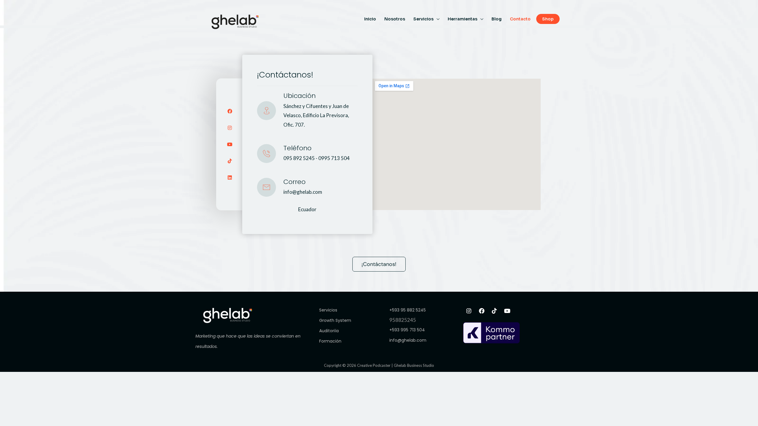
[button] (549, 19)
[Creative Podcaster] (235, 21)
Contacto (520, 19)
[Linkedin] (229, 177)
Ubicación (299, 95)
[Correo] (266, 187)
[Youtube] (229, 144)
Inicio (370, 19)
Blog (497, 19)
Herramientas (462, 19)
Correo (294, 181)
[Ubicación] (266, 110)
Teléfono (297, 148)
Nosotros (394, 19)
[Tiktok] (229, 161)
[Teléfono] (266, 153)
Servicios (423, 19)
